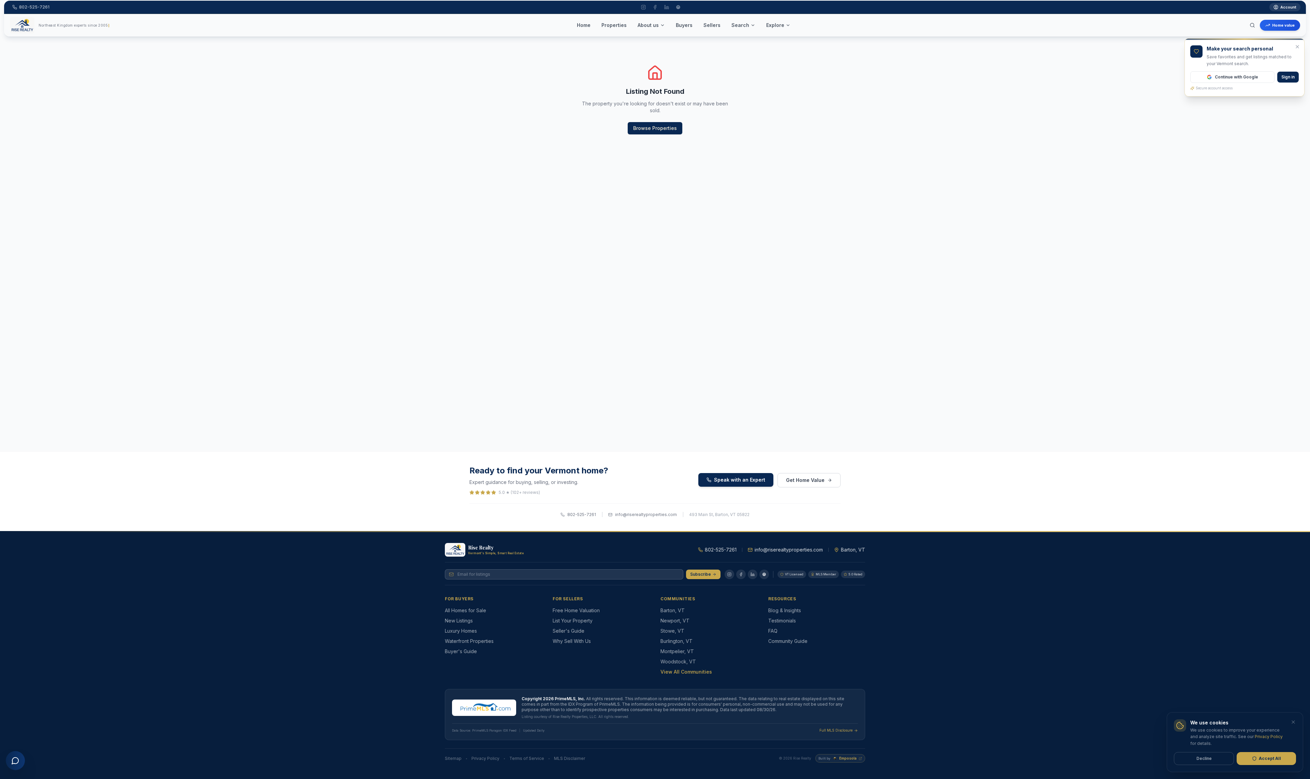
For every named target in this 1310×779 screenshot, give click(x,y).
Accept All (1270, 758)
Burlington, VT (676, 641)
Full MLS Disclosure (836, 730)
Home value (1283, 25)
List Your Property (573, 620)
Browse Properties (655, 128)
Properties (614, 25)
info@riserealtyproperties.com (646, 514)
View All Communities (686, 672)
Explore (775, 25)
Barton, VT (672, 610)
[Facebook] (741, 574)
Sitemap (453, 758)
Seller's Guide (568, 631)
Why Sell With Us (572, 641)
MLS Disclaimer (569, 758)
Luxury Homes (461, 631)
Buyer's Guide (461, 651)
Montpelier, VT (677, 651)
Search (740, 25)
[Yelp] (764, 574)
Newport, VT (674, 620)
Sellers (711, 25)
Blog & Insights (784, 610)
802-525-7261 (581, 514)
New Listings (459, 620)
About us (648, 25)
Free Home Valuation (576, 610)
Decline (1204, 758)
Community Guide (787, 641)
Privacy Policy (485, 758)
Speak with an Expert (739, 480)
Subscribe (700, 574)
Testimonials (782, 620)
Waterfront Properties (469, 641)
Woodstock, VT (678, 661)
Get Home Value (805, 480)
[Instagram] (729, 574)
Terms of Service (526, 758)
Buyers (684, 25)
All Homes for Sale (465, 610)
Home (584, 25)
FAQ (772, 631)
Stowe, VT (672, 631)
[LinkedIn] (752, 574)
